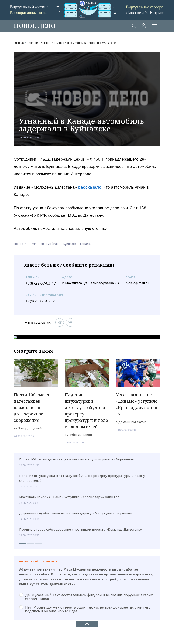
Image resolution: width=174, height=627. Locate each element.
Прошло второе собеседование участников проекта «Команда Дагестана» (80, 529)
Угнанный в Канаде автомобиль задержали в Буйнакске (78, 43)
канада (85, 244)
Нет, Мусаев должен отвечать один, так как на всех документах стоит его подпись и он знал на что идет (87, 609)
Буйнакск (69, 244)
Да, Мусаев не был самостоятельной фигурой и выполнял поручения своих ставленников (89, 597)
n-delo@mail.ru (137, 283)
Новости (32, 43)
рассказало (89, 187)
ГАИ (33, 244)
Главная (19, 43)
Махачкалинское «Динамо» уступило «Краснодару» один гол (69, 497)
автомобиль (50, 244)
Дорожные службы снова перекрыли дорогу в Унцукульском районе (75, 513)
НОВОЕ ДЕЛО (34, 25)
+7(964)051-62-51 (40, 301)
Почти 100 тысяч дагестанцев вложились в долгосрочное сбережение (76, 459)
